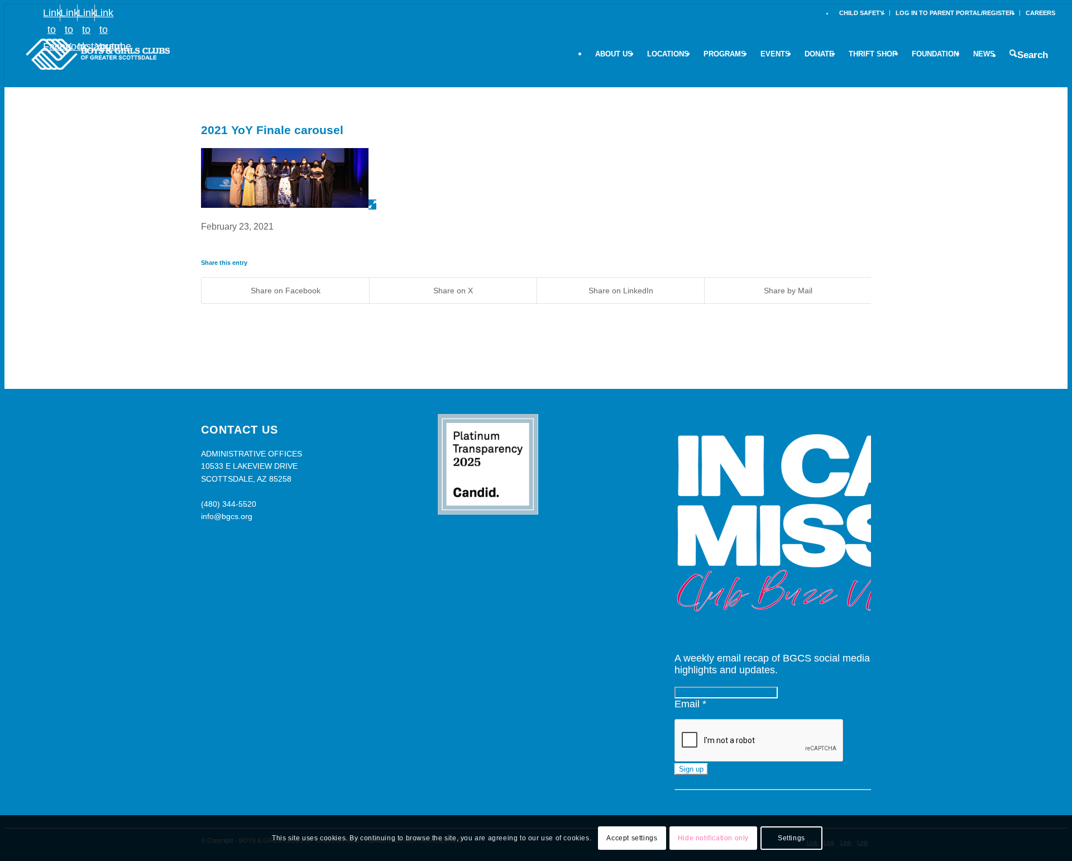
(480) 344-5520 (228, 504)
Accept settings (631, 838)
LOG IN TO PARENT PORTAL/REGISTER (955, 12)
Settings (791, 838)
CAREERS (1040, 12)
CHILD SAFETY (861, 12)
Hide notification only (713, 838)
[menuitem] (862, 13)
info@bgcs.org (226, 516)
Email (690, 704)
